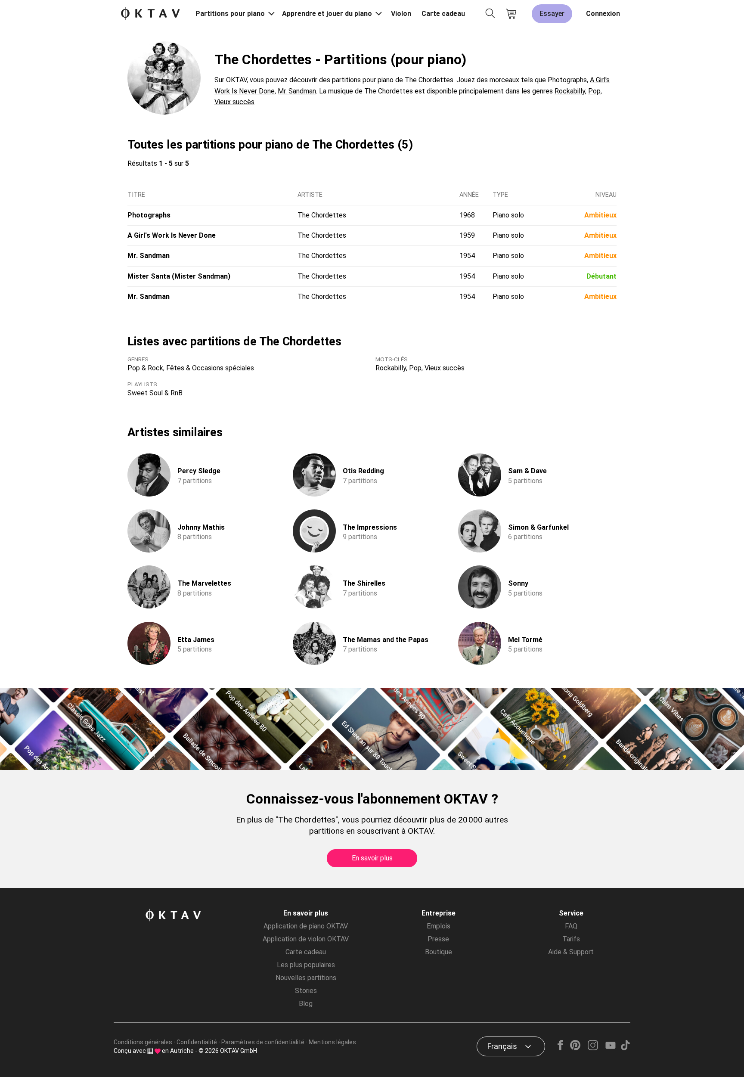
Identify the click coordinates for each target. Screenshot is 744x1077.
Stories (306, 991)
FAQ (571, 926)
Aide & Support (571, 952)
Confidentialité (197, 1042)
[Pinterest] (575, 1048)
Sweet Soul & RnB (155, 393)
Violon (401, 13)
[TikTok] (625, 1048)
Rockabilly (570, 91)
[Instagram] (593, 1048)
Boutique (438, 952)
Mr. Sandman (297, 91)
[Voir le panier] (511, 13)
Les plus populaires (306, 965)
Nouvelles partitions (306, 978)
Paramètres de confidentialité (262, 1042)
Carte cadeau (443, 13)
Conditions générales (143, 1042)
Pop (594, 91)
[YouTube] (610, 1048)
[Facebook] (560, 1048)
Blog (306, 1003)
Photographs (148, 215)
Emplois (438, 926)
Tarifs (571, 939)
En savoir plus (372, 858)
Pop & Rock (145, 368)
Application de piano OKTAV (306, 926)
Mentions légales (332, 1042)
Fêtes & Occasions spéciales (210, 368)
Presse (438, 939)
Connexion (603, 13)
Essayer (551, 13)
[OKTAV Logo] (150, 14)
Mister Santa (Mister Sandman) (178, 276)
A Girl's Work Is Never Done (171, 235)
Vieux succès (234, 102)
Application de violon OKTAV (306, 939)
